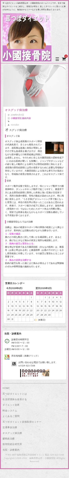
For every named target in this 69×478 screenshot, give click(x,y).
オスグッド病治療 (12, 433)
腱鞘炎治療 (9, 438)
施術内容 (26, 118)
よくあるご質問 (11, 416)
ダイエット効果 (11, 405)
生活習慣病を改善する (15, 399)
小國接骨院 (16, 118)
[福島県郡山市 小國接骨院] (27, 58)
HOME (6, 388)
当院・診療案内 (11, 450)
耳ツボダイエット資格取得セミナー (22, 422)
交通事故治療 (10, 427)
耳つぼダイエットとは (15, 394)
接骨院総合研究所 (12, 444)
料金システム (10, 410)
